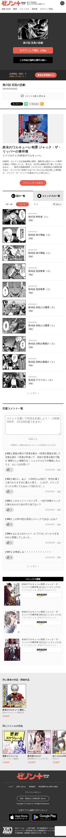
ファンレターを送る (33, 183)
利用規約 (32, 786)
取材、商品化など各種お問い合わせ (33, 798)
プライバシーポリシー (33, 792)
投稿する (33, 439)
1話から (58, 204)
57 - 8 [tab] (22, 204)
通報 (59, 470)
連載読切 (6, 9)
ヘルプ (10, 786)
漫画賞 (34, 9)
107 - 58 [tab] (9, 204)
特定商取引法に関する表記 (48, 786)
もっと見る (32, 393)
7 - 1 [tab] (36, 204)
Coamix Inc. (30, 803)
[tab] (18, 196)
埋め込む (35, 104)
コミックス (24, 9)
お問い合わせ (21, 786)
